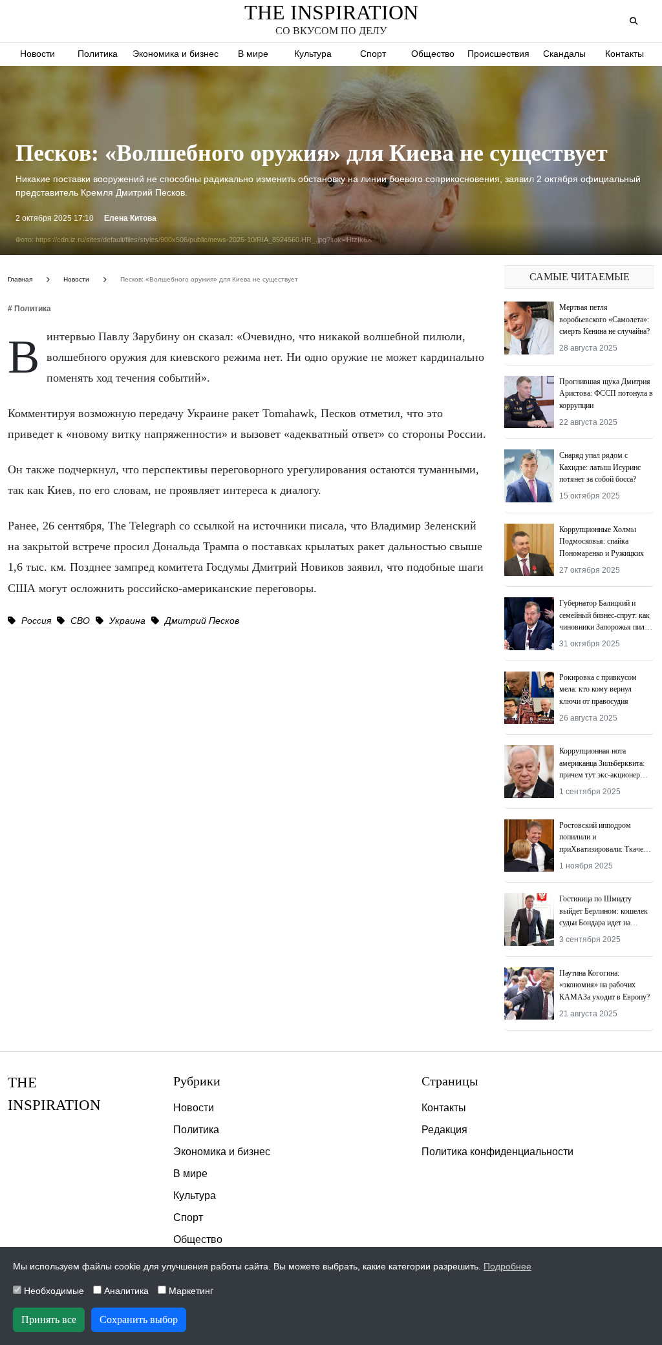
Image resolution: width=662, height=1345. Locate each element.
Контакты (624, 53)
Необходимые (52, 1291)
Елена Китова (130, 218)
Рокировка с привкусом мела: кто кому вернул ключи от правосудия (598, 689)
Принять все (48, 1319)
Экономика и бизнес (176, 53)
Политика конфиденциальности (497, 1151)
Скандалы (564, 53)
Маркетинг (189, 1291)
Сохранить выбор (139, 1319)
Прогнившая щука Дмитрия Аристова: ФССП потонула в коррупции (606, 393)
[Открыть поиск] (633, 21)
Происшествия (498, 53)
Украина (126, 620)
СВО (79, 620)
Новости (37, 53)
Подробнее (507, 1266)
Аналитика (125, 1291)
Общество (432, 53)
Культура (313, 53)
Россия (35, 620)
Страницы (450, 1081)
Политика (98, 53)
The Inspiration (331, 12)
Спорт (373, 53)
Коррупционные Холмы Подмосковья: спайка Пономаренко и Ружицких (601, 541)
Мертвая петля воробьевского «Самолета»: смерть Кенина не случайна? (604, 319)
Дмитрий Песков (200, 620)
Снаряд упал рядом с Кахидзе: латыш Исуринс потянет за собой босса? (600, 467)
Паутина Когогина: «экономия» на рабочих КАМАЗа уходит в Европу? (604, 985)
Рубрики (196, 1081)
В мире (253, 53)
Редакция (444, 1129)
